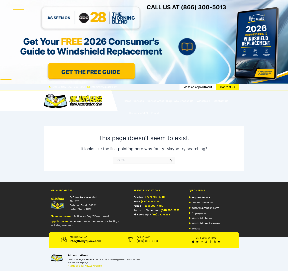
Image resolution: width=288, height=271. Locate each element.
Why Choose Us (183, 101)
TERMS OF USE (76, 265)
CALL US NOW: (143, 237)
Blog (169, 101)
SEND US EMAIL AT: (78, 237)
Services (139, 101)
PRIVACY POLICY (93, 265)
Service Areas (156, 101)
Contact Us (221, 101)
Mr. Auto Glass (78, 255)
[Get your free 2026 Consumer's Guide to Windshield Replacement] (144, 42)
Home (128, 101)
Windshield (203, 101)
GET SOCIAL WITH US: (206, 237)
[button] (139, 101)
